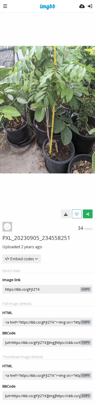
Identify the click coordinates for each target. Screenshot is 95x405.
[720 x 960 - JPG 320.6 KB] (66, 213)
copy (85, 289)
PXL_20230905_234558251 (36, 237)
